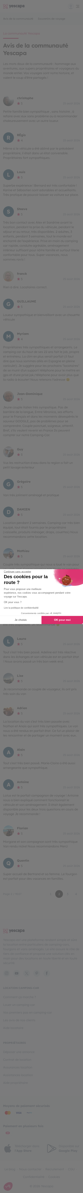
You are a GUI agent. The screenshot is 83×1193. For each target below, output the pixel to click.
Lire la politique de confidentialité (21, 608)
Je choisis (21, 619)
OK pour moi (62, 619)
